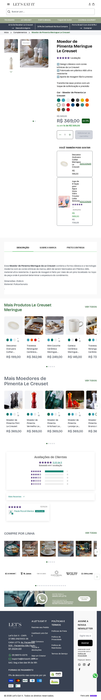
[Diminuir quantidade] (60, 134)
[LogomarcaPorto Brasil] (56, 573)
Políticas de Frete (59, 631)
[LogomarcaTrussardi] (41, 573)
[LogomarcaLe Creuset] (10, 573)
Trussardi (9, 20)
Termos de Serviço (60, 654)
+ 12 (80, 339)
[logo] (24, 4)
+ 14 (59, 339)
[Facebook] (79, 669)
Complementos (20, 32)
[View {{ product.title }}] (64, 164)
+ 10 (18, 339)
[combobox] (50, 11)
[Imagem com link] (50, 599)
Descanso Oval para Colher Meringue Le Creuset (76, 161)
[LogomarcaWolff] (71, 573)
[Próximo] (11, 72)
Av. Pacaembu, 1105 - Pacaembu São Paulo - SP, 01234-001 (22, 645)
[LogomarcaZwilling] (87, 573)
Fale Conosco (38, 642)
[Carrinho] (93, 4)
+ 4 (38, 339)
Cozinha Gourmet (87, 20)
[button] (20, 28)
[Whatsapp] (79, 664)
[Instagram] (84, 664)
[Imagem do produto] (58, 100)
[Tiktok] (88, 664)
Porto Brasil (44, 20)
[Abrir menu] (8, 4)
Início (6, 32)
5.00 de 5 (57, 462)
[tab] (33, 121)
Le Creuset (26, 20)
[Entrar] (89, 4)
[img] (14, 507)
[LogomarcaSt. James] (26, 573)
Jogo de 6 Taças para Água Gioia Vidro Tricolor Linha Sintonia (76, 191)
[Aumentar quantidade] (69, 134)
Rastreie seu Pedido (40, 627)
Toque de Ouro (64, 20)
